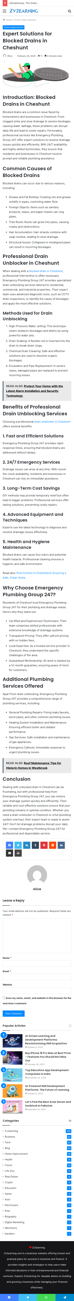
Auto (7, 1199)
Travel (8, 1165)
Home (8, 19)
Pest (7, 1210)
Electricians (11, 1205)
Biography (11, 1216)
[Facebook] (9, 845)
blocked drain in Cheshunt (46, 271)
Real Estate (11, 1176)
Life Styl (9, 1170)
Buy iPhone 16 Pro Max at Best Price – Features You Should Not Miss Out (48, 1056)
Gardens (10, 1233)
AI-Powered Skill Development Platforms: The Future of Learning (47, 1088)
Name (7, 957)
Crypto (9, 1182)
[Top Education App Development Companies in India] (12, 1075)
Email (7, 971)
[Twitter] (18, 845)
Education (10, 1188)
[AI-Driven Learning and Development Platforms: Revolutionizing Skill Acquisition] (12, 1041)
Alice (9, 56)
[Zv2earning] (23, 11)
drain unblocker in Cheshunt (52, 421)
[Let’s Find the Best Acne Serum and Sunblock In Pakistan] (12, 1106)
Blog (7, 1148)
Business (10, 1136)
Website (7, 984)
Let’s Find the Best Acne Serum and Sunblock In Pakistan (48, 1103)
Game (8, 1193)
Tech (8, 1142)
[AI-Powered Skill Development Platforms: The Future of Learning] (12, 1091)
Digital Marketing (14, 1222)
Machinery (11, 1227)
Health (8, 1159)
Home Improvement (25, 19)
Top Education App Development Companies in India (47, 1072)
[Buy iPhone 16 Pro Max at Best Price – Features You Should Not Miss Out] (12, 1058)
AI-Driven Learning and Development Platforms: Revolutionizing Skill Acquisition (46, 1039)
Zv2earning (11, 1131)
